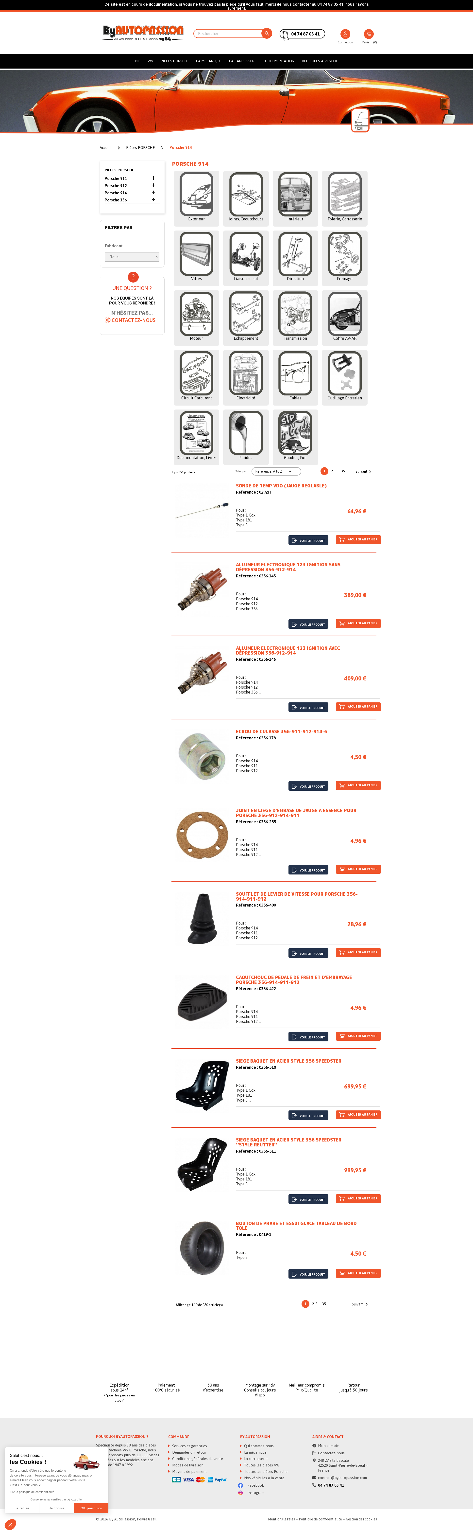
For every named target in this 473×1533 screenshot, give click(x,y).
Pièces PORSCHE (175, 61)
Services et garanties (189, 1446)
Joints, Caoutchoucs (246, 219)
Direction (295, 278)
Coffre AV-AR (344, 338)
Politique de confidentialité (320, 1519)
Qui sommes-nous (258, 1446)
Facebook (255, 1485)
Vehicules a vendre (320, 61)
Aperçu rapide (202, 511)
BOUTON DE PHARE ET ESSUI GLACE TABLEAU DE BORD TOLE (296, 1226)
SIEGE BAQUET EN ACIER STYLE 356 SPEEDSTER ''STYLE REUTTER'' (288, 1142)
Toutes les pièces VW (261, 1465)
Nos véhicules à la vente (263, 1478)
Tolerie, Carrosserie (344, 219)
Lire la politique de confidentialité (32, 1492)
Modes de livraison (187, 1465)
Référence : (247, 492)
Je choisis (56, 1508)
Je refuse (22, 1508)
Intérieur (295, 219)
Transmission (295, 338)
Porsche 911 (116, 178)
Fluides (245, 457)
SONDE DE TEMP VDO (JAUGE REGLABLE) (281, 485)
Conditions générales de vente (197, 1459)
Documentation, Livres (197, 457)
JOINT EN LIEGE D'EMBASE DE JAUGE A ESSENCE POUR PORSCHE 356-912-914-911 (296, 813)
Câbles (295, 398)
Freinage (345, 278)
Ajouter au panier (362, 539)
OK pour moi (91, 1508)
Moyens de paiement (189, 1471)
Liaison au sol (246, 278)
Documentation (279, 61)
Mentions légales (281, 1519)
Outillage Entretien (345, 398)
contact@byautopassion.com (342, 1478)
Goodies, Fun (295, 457)
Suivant (364, 472)
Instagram (255, 1493)
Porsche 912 (116, 185)
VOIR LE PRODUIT (312, 541)
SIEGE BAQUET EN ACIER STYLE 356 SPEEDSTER (288, 1061)
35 (343, 471)
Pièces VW (144, 61)
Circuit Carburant (196, 398)
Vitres (196, 278)
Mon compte (328, 1446)
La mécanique (209, 61)
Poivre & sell (146, 1519)
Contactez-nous (331, 1453)
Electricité (245, 398)
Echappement (246, 338)
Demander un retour (188, 1452)
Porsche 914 (116, 193)
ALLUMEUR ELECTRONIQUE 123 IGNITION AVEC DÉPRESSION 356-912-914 (288, 651)
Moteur (196, 338)
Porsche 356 (116, 200)
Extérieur (196, 219)
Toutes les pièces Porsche (265, 1471)
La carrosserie (243, 61)
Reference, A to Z (274, 471)
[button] (134, 320)
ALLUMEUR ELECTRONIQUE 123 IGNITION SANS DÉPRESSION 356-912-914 (288, 567)
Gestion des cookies (361, 1519)
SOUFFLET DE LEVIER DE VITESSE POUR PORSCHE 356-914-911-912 (297, 897)
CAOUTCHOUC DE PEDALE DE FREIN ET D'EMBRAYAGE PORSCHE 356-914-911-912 (294, 980)
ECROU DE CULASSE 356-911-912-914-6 (281, 731)
